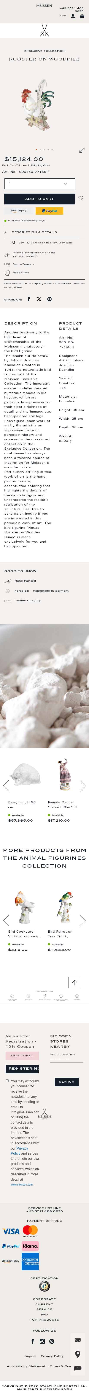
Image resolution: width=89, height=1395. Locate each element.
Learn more (65, 243)
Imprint (31, 1356)
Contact (63, 15)
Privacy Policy (52, 1356)
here (19, 288)
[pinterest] (54, 1340)
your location (63, 1055)
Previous (6, 785)
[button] (37, 150)
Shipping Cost (40, 166)
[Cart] (82, 16)
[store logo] (44, 5)
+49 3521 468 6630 (72, 10)
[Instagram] (44, 1340)
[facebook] (35, 1340)
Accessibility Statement (26, 1366)
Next (83, 785)
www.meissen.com (22, 1184)
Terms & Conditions (66, 1366)
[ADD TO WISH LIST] (81, 198)
